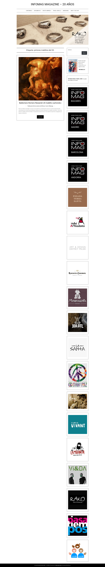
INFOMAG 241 (82, 69)
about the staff (75, 10)
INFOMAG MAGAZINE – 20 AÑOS (52, 4)
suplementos (37, 10)
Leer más (40, 116)
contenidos (29, 10)
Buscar (70, 49)
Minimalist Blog (59, 565)
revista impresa (47, 10)
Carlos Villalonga (49, 106)
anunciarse (66, 10)
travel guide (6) (57, 10)
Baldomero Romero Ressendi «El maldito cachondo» (40, 103)
